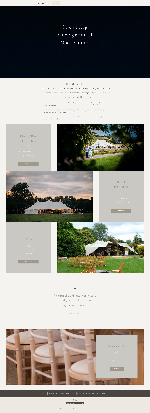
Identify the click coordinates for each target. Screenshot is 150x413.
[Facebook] (73, 400)
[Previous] (10, 301)
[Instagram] (76, 400)
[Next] (140, 301)
